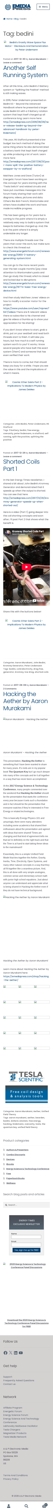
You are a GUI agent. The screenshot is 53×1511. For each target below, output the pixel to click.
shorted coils (41, 672)
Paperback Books (15, 1178)
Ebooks (10, 1164)
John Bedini (21, 423)
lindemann (18, 1124)
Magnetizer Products (14, 1433)
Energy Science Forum (15, 1415)
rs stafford (38, 433)
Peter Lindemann (37, 423)
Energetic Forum (12, 1411)
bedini (23, 430)
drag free (38, 668)
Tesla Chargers (11, 1429)
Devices (10, 1159)
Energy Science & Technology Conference (27, 1168)
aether (30, 1117)
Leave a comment (12, 62)
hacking (7, 1124)
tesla (38, 1124)
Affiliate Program (12, 1407)
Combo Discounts (15, 1154)
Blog (16, 18)
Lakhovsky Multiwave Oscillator (20, 1426)
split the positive (21, 436)
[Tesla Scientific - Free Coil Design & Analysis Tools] (26, 1085)
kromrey (19, 672)
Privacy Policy (11, 1479)
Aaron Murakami (37, 59)
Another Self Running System (25, 71)
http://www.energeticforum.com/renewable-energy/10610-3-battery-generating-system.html (26, 255)
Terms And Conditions (15, 1475)
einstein (23, 1120)
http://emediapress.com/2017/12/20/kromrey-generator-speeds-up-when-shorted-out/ (26, 501)
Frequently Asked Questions (18, 1380)
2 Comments (10, 688)
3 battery (14, 430)
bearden (39, 1117)
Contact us (9, 1384)
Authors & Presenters (17, 1149)
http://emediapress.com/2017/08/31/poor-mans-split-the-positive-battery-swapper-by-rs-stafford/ (26, 165)
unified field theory (27, 1127)
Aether (36, 1111)
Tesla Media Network (14, 1436)
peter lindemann (22, 433)
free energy (33, 430)
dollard (14, 1120)
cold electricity (24, 668)
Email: (14, 1241)
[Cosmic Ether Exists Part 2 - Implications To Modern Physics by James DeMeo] (26, 398)
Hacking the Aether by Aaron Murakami (25, 701)
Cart (40, 1504)
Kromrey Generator (13, 665)
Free (8, 1173)
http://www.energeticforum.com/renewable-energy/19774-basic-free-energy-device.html (26, 287)
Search (26, 1506)
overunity (8, 433)
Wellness (11, 1183)
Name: (14, 1234)
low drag (29, 672)
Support (7, 1376)
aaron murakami (17, 1117)
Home (9, 18)
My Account (9, 1506)
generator (8, 672)
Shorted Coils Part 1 (21, 465)
